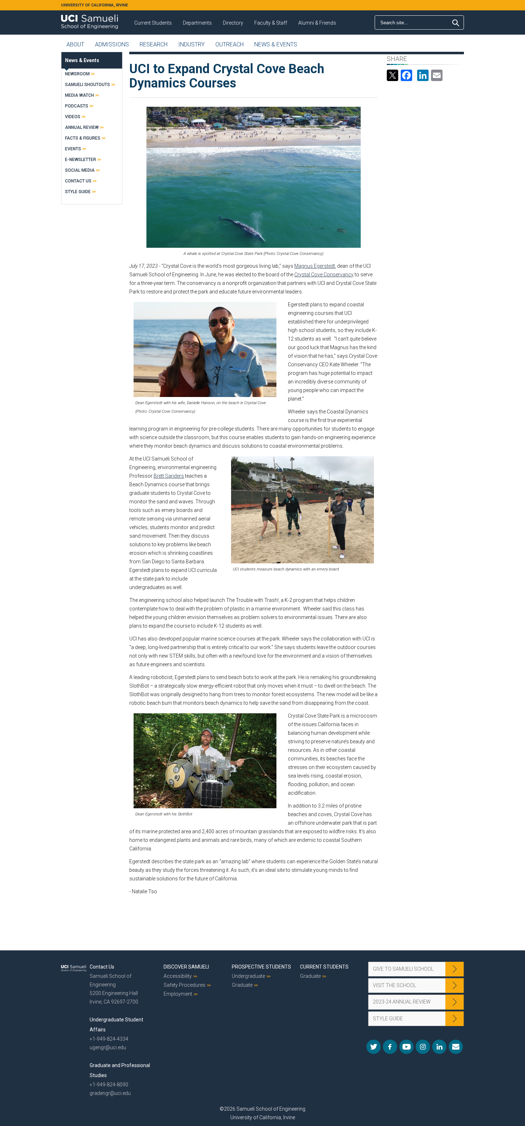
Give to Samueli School (403, 969)
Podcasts (76, 106)
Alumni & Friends (317, 23)
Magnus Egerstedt (314, 266)
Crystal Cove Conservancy (324, 274)
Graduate (242, 985)
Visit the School (394, 985)
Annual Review (82, 127)
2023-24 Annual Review (402, 1002)
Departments (197, 23)
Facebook (390, 1047)
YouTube (406, 1047)
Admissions (112, 44)
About (75, 44)
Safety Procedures (184, 985)
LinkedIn (439, 1047)
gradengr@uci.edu (110, 1093)
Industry (191, 44)
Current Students (153, 23)
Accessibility (178, 976)
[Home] (89, 19)
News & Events (275, 44)
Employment (178, 994)
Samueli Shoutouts (87, 84)
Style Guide (78, 191)
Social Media (80, 170)
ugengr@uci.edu (108, 1047)
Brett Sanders (169, 476)
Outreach (229, 44)
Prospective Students (261, 967)
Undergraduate (248, 976)
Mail (456, 1047)
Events (73, 148)
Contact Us (78, 181)
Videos (72, 116)
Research (154, 44)
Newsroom (77, 73)
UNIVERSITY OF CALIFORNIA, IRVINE (94, 5)
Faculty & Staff (270, 23)
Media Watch (79, 95)
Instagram (423, 1047)
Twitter (373, 1047)
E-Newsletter (80, 159)
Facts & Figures (82, 138)
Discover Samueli (186, 967)
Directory (233, 23)
